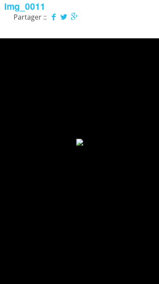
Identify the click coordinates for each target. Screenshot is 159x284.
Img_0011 (24, 6)
